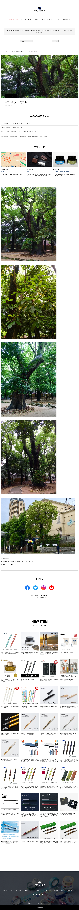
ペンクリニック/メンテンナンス (39, 890)
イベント (57, 19)
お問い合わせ (66, 19)
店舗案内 (37, 19)
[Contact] (45, 894)
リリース (29, 171)
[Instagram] (33, 894)
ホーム (12, 903)
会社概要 (56, 890)
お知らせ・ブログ (13, 19)
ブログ (2, 171)
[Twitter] (36, 894)
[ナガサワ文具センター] (39, 9)
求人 (50, 890)
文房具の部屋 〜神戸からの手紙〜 (61, 171)
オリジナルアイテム (26, 19)
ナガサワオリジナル (21, 903)
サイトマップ (56, 903)
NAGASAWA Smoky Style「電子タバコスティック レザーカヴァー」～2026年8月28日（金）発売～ (39, 175)
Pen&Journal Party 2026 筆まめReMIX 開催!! (12, 174)
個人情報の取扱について (71, 890)
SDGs (61, 890)
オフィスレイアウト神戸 (8, 890)
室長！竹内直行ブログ (11, 96)
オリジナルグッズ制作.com (22, 890)
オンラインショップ (47, 19)
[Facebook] (39, 894)
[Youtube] (42, 894)
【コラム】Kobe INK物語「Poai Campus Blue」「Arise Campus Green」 (64, 175)
